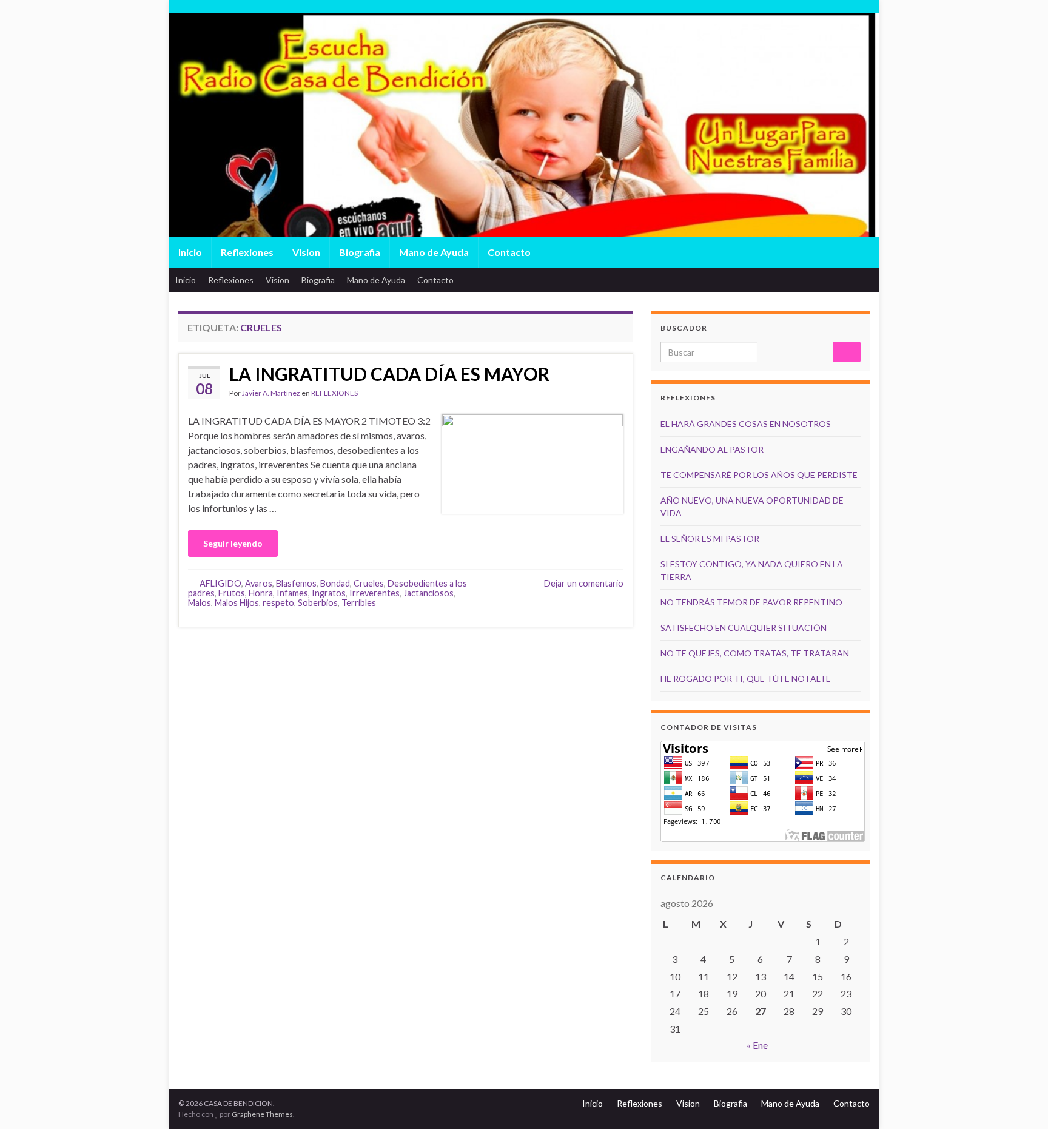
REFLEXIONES (334, 392)
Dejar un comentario (583, 583)
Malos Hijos (237, 603)
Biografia (359, 252)
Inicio (190, 252)
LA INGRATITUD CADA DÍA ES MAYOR (389, 374)
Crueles (369, 583)
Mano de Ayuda (434, 252)
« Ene (757, 1045)
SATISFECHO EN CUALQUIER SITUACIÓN (743, 627)
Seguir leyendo (233, 543)
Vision (306, 252)
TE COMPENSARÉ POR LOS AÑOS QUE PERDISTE (759, 475)
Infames (292, 593)
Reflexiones (247, 252)
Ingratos (329, 593)
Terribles (358, 603)
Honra (261, 593)
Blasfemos (296, 583)
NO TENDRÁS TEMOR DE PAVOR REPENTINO (751, 602)
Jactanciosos (428, 593)
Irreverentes (374, 593)
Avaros (258, 583)
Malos (199, 603)
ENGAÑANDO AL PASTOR (712, 449)
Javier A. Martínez (271, 392)
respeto (278, 603)
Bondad (335, 583)
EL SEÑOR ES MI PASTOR (709, 538)
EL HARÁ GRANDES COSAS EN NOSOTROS (745, 424)
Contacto (509, 252)
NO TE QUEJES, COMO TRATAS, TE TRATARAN (754, 653)
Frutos (231, 593)
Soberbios (318, 603)
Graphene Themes (262, 1114)
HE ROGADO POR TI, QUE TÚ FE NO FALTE (745, 678)
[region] (524, 152)
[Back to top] (1021, 1102)
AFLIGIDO (220, 583)
